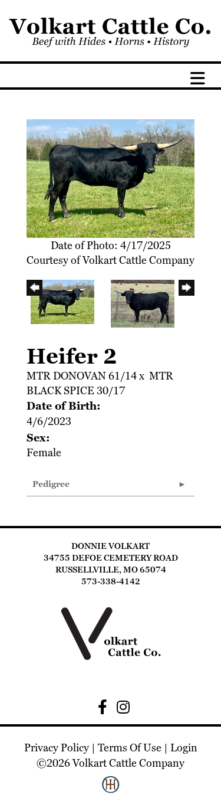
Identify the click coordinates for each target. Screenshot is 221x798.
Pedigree (51, 484)
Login (183, 747)
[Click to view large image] (110, 177)
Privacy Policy (56, 747)
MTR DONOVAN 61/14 (82, 375)
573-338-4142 (110, 581)
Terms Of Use (129, 747)
